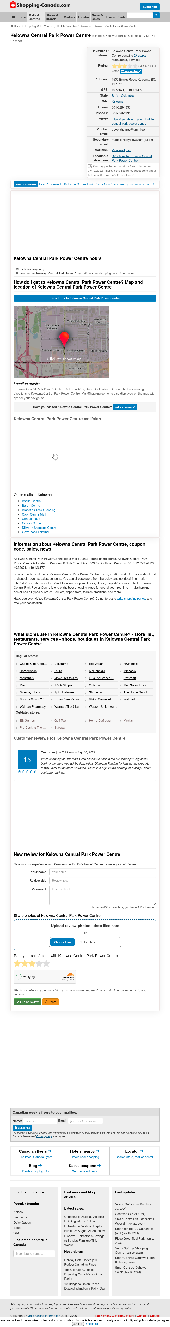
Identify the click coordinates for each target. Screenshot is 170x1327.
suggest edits (139, 171)
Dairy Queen (22, 1222)
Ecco (17, 1227)
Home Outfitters (100, 720)
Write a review (130, 71)
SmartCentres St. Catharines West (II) (134, 1221)
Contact (142, 1315)
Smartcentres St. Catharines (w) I (134, 1230)
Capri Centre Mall (34, 514)
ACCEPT (78, 1323)
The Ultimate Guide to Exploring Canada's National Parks (83, 1274)
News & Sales (97, 17)
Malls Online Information (43, 1315)
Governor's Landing (35, 532)
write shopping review (131, 598)
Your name (38, 871)
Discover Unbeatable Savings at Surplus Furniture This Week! (84, 1240)
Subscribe (150, 7)
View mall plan (121, 150)
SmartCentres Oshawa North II (135, 1259)
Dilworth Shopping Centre (39, 527)
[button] (13, 17)
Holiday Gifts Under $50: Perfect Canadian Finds (80, 1262)
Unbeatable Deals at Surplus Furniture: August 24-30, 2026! (84, 1228)
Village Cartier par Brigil (133, 1206)
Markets (69, 17)
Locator (83, 17)
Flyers (110, 17)
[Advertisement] (85, 57)
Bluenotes (20, 1217)
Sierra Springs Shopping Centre (131, 1250)
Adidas (18, 1212)
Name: (17, 1121)
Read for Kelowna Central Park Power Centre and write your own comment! (96, 184)
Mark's (128, 720)
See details (92, 1324)
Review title (37, 880)
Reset (52, 1002)
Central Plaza (31, 518)
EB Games (27, 720)
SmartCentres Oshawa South (130, 1269)
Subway (59, 727)
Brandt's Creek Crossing (38, 509)
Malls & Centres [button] (34, 17)
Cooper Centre (32, 523)
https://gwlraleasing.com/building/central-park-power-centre (134, 121)
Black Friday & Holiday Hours (114, 1315)
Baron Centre (31, 505)
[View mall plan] (85, 457)
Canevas (130, 1213)
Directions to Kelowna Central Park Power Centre (132, 158)
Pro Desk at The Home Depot (34, 727)
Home (21, 17)
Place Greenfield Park (135, 1240)
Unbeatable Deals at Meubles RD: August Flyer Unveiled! (84, 1218)
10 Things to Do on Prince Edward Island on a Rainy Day (84, 1285)
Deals (121, 17)
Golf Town (61, 720)
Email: (62, 1120)
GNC (17, 1232)
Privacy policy (44, 1136)
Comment (39, 889)
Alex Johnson (138, 166)
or (85, 929)
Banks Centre (31, 501)
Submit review (29, 1002)
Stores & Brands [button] (52, 17)
